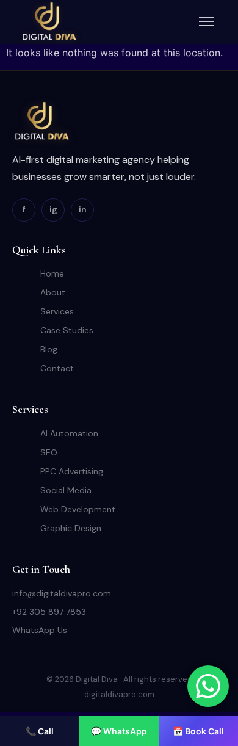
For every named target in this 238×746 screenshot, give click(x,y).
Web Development (77, 509)
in (83, 209)
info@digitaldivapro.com (61, 593)
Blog (48, 349)
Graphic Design (70, 528)
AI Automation (69, 433)
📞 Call (40, 731)
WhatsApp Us (39, 630)
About (52, 292)
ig (53, 209)
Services (57, 311)
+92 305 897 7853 (49, 611)
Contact (57, 368)
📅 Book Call (198, 731)
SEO (48, 452)
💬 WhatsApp (119, 731)
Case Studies (66, 330)
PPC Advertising (71, 471)
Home (52, 273)
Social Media (66, 490)
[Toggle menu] (206, 21)
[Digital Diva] (49, 22)
